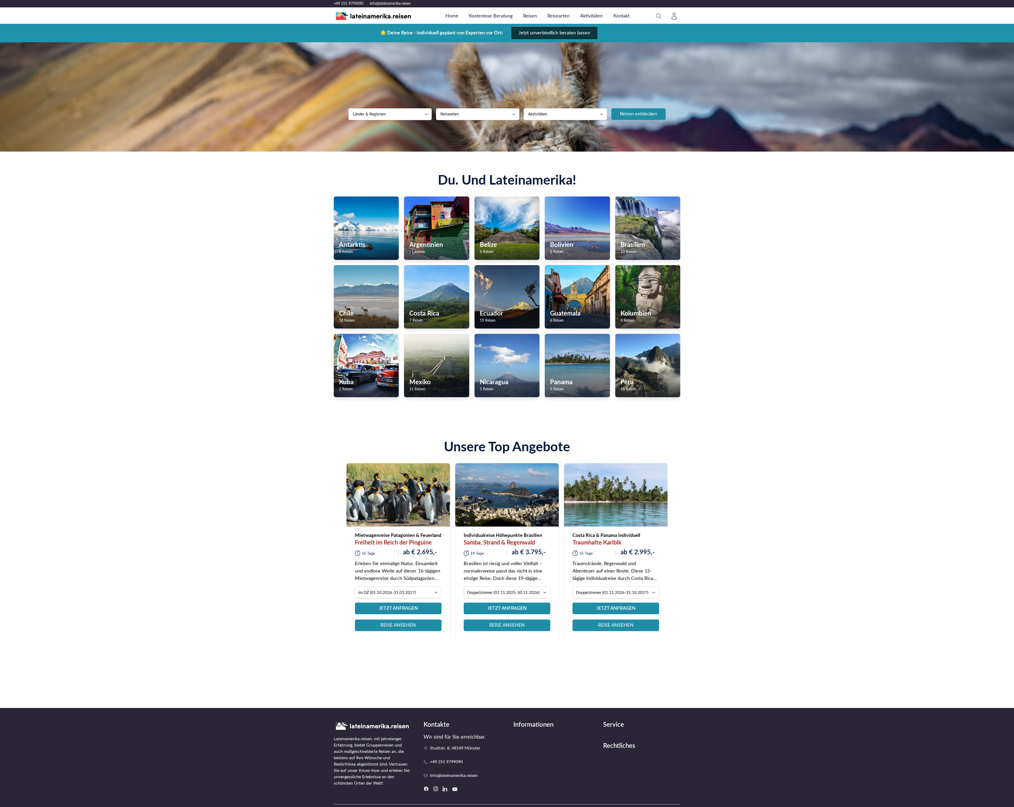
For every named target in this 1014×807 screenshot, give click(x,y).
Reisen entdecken (638, 114)
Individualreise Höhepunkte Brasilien (503, 535)
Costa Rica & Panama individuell (606, 535)
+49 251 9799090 (348, 4)
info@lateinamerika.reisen (390, 4)
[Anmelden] (674, 16)
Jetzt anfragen (398, 608)
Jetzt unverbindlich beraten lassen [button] (554, 33)
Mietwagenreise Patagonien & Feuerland (398, 535)
